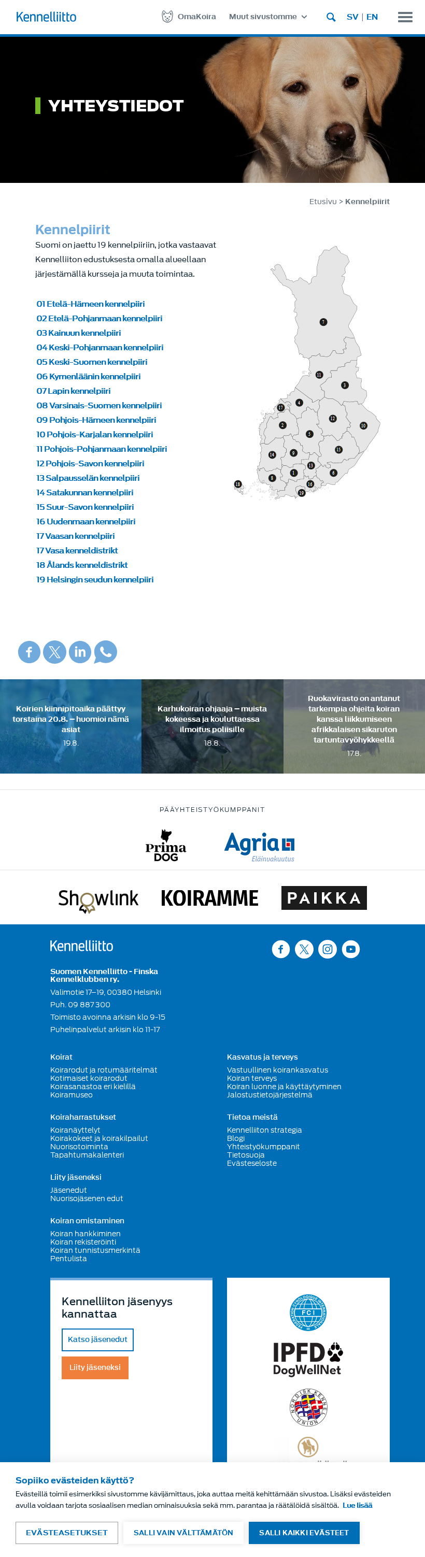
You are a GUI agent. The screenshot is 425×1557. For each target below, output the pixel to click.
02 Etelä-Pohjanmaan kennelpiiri (99, 318)
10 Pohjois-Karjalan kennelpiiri (94, 434)
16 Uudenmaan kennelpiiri (85, 521)
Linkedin (80, 652)
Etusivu (323, 201)
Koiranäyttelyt (75, 1130)
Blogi (236, 1138)
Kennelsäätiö (308, 1453)
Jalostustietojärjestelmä (270, 1095)
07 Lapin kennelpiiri (73, 391)
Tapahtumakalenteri (87, 1155)
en (372, 17)
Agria (259, 845)
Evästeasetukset (67, 1532)
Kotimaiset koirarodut (89, 1078)
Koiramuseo (71, 1095)
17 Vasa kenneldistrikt (77, 550)
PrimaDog (166, 845)
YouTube (351, 949)
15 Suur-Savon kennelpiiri (85, 507)
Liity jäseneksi (76, 1177)
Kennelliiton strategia (264, 1130)
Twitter (54, 652)
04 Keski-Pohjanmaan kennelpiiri (99, 347)
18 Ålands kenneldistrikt (82, 565)
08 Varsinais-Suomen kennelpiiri (99, 405)
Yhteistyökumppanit (263, 1146)
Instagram (327, 949)
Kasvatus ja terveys (262, 1057)
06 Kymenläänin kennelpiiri (88, 376)
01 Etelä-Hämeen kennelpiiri (90, 304)
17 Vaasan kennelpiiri (75, 536)
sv (353, 17)
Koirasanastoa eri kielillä (93, 1086)
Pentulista (68, 1258)
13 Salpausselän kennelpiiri (87, 478)
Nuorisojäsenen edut (86, 1198)
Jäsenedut (68, 1190)
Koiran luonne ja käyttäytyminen (284, 1086)
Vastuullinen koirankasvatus (277, 1070)
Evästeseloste (252, 1163)
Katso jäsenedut (98, 1339)
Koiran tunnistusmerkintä (95, 1250)
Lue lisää (357, 1505)
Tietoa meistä (252, 1117)
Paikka (324, 900)
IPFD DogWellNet (308, 1359)
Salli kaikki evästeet (304, 1533)
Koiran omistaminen (87, 1221)
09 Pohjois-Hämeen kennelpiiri (96, 420)
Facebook (29, 652)
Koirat (61, 1057)
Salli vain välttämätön (183, 1533)
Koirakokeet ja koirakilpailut (99, 1138)
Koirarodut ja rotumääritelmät (104, 1070)
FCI (309, 1312)
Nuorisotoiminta (79, 1146)
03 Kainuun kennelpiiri (78, 333)
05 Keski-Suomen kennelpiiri (91, 362)
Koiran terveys (252, 1078)
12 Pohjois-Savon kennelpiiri (90, 463)
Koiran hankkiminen (85, 1234)
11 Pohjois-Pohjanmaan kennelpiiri (101, 449)
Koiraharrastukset (83, 1117)
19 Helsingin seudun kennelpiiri (94, 579)
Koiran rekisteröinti (83, 1242)
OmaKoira (197, 16)
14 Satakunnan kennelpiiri (84, 492)
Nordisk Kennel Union (309, 1407)
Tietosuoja (246, 1155)
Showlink (98, 900)
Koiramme (210, 900)
